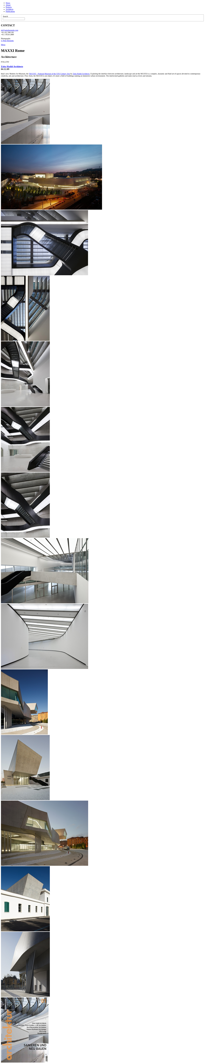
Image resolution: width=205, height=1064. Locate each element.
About (8, 5)
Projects (9, 7)
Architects (9, 9)
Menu (3, 45)
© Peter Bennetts (7, 41)
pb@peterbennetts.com (9, 30)
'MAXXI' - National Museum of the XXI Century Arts (49, 74)
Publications (10, 11)
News (8, 3)
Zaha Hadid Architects (12, 66)
